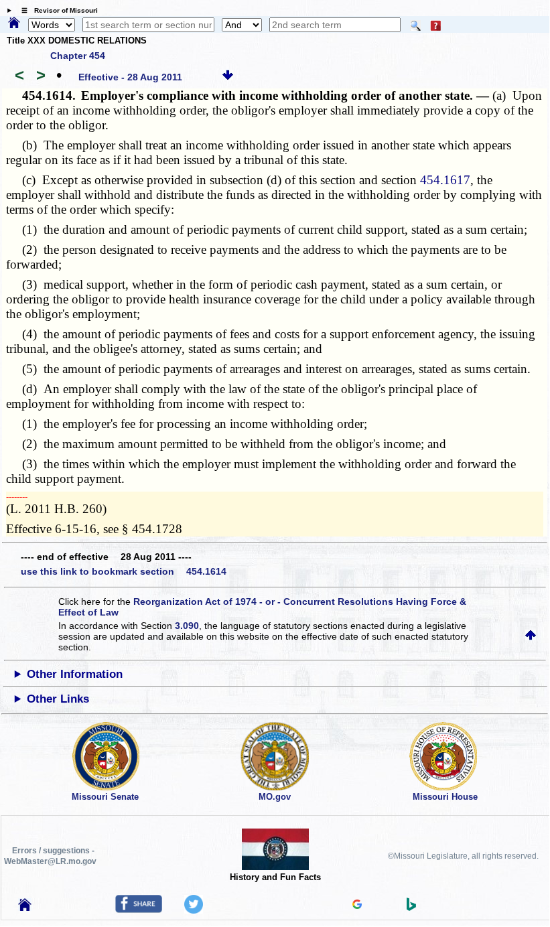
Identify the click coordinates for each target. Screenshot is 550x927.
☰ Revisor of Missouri (56, 10)
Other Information (75, 674)
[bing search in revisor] (411, 907)
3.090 (187, 625)
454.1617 (445, 180)
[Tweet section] (193, 910)
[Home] (14, 23)
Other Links (58, 699)
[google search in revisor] (357, 905)
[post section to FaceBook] (138, 909)
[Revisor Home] (24, 907)
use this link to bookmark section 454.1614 (123, 571)
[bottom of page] (227, 77)
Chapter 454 (77, 55)
